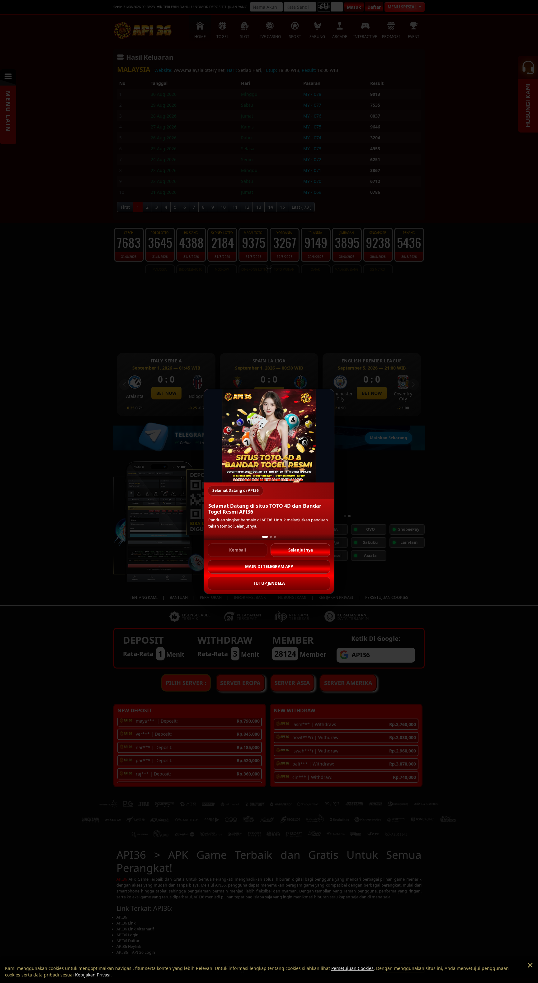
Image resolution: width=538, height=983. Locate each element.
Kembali (237, 550)
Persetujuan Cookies (352, 968)
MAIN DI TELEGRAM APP (269, 566)
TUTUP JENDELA (269, 583)
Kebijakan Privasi (93, 975)
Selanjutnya (300, 550)
